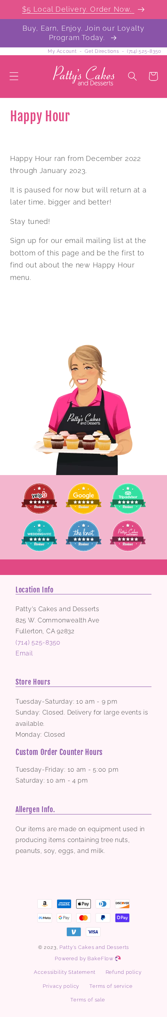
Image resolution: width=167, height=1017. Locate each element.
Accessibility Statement (64, 972)
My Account (62, 51)
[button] (14, 76)
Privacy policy (61, 986)
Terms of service (110, 986)
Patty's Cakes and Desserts (94, 947)
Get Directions (102, 51)
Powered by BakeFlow (85, 958)
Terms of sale (87, 1000)
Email (24, 653)
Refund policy (124, 972)
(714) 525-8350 (144, 51)
